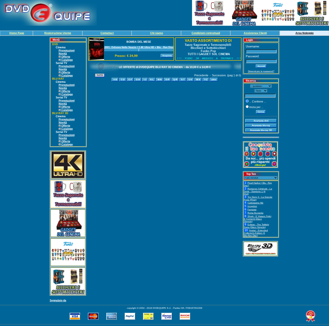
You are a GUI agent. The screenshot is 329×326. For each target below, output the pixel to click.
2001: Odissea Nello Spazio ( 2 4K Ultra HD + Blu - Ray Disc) (138, 48)
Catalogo (67, 60)
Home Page (16, 33)
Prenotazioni (67, 50)
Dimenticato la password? (261, 71)
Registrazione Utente (57, 33)
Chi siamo (156, 33)
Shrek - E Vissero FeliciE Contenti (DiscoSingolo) (257, 219)
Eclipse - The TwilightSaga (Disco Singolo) (256, 225)
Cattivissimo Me (255, 203)
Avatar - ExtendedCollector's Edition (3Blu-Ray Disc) (256, 233)
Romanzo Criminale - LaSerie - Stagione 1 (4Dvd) (258, 191)
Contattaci (107, 33)
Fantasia (252, 209)
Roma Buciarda (255, 213)
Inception (252, 206)
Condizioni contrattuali (206, 33)
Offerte (65, 56)
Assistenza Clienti (255, 33)
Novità (63, 53)
